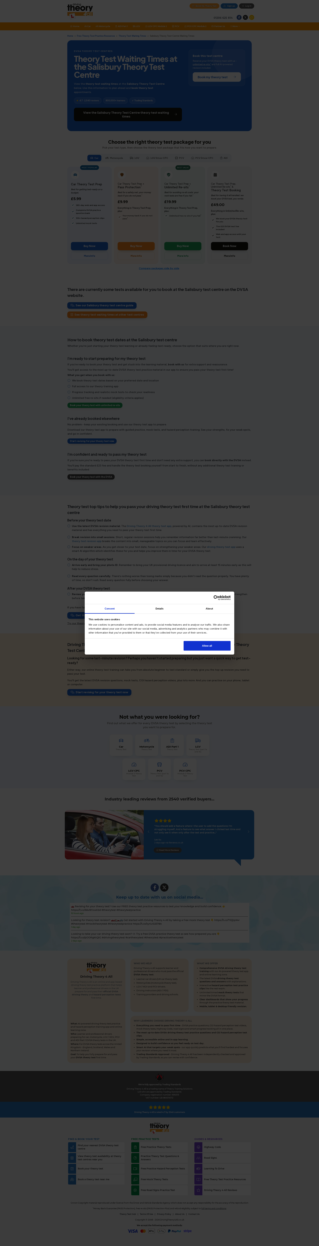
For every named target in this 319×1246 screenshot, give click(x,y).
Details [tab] (160, 608)
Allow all (207, 645)
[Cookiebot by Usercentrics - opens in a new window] (216, 597)
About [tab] (209, 608)
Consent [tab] (110, 608)
